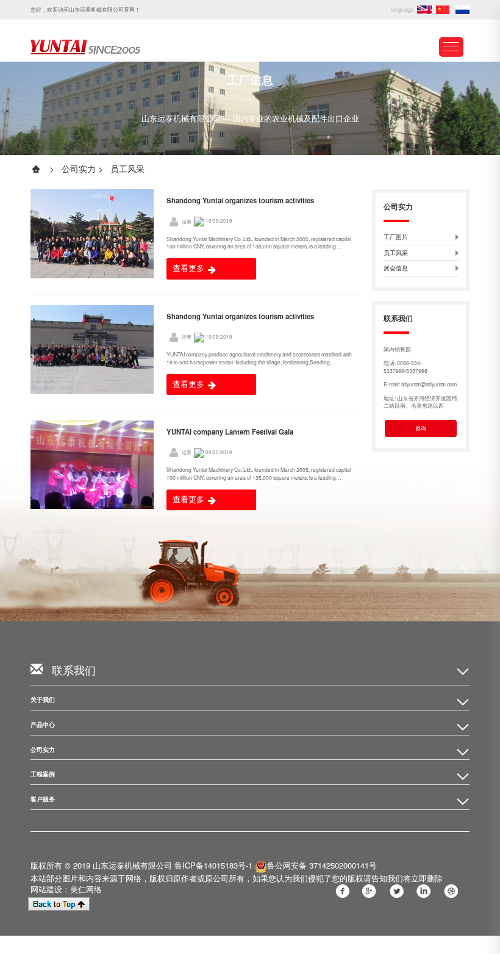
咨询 (420, 428)
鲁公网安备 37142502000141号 (322, 865)
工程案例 (42, 774)
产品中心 (42, 724)
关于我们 (42, 699)
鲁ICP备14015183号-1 (213, 865)
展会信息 (396, 268)
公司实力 (79, 168)
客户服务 (42, 799)
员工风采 (127, 168)
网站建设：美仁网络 (66, 889)
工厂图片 (396, 237)
